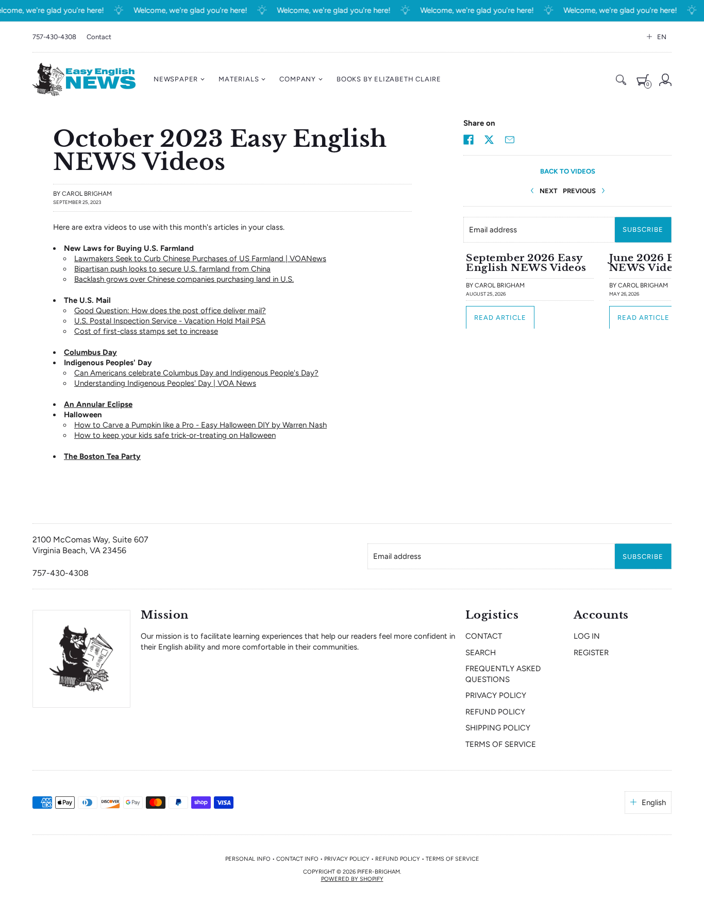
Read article (500, 317)
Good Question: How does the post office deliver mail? (170, 310)
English (654, 802)
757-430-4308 (54, 37)
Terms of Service (500, 744)
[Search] (621, 80)
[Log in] (665, 80)
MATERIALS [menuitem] (239, 79)
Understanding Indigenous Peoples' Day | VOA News (165, 383)
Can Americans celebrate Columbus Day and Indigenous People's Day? (196, 373)
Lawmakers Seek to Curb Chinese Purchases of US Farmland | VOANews (200, 258)
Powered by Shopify (352, 879)
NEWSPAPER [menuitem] (176, 79)
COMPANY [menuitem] (297, 79)
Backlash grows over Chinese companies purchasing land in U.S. (184, 279)
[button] (468, 139)
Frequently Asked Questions (503, 674)
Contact (99, 37)
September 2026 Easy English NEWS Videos (526, 262)
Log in (587, 636)
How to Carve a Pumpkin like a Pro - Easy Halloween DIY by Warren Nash (200, 425)
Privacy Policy (495, 695)
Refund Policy (495, 712)
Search (480, 652)
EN (661, 37)
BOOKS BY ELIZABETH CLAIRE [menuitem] (389, 79)
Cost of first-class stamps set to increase (146, 331)
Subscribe (643, 229)
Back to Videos (567, 171)
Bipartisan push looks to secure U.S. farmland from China (172, 269)
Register (591, 652)
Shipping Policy (497, 727)
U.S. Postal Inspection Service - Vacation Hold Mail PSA (169, 321)
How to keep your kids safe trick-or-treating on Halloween (175, 435)
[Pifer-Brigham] (84, 79)
